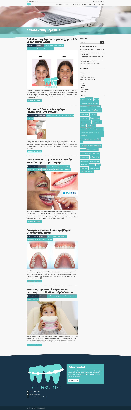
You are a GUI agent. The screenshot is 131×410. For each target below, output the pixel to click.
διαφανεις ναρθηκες (85, 72)
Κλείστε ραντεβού (73, 380)
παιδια (81, 81)
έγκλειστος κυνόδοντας (84, 106)
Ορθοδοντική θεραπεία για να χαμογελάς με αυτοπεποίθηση (52, 40)
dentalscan (82, 99)
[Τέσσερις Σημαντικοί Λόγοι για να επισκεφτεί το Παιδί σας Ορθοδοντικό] (52, 317)
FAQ (94, 4)
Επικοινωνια (101, 4)
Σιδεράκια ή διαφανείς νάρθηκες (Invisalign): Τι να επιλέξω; (47, 110)
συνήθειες (98, 164)
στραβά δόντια (84, 164)
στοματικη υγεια (84, 89)
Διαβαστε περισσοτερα (34, 100)
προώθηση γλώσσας (86, 153)
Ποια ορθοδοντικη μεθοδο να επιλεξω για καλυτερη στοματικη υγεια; (91, 60)
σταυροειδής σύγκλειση (84, 161)
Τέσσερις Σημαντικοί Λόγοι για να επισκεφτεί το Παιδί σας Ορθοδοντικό (50, 291)
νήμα (81, 142)
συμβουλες (83, 91)
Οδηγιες (84, 4)
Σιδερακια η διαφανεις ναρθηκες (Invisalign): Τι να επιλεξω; (92, 57)
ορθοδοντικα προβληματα (87, 79)
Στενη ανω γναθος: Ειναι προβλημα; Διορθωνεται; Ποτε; (90, 64)
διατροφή (83, 125)
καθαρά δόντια (98, 129)
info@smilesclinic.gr (34, 394)
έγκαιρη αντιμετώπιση (89, 103)
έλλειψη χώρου (92, 106)
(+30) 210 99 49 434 (99, 1)
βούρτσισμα (95, 118)
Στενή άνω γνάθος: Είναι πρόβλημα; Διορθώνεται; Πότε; (49, 231)
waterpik (96, 99)
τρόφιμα (82, 171)
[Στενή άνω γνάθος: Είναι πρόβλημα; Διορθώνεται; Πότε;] (52, 255)
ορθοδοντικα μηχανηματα (87, 77)
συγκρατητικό (92, 164)
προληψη (82, 83)
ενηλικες (82, 74)
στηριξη (82, 87)
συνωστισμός (84, 168)
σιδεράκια (94, 157)
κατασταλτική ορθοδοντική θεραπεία (90, 134)
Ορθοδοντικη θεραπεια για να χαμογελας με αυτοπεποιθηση (92, 50)
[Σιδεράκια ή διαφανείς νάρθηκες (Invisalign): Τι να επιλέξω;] (36, 129)
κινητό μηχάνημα (86, 139)
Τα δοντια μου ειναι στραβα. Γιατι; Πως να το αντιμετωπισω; (92, 53)
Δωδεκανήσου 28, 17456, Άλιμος (38, 397)
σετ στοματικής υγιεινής (85, 157)
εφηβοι (82, 75)
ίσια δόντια (98, 106)
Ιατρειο (66, 4)
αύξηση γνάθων (84, 114)
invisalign (89, 99)
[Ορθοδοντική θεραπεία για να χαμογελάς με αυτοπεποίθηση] (52, 69)
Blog (90, 4)
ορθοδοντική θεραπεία (91, 146)
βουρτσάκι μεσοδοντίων (84, 118)
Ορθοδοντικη (75, 4)
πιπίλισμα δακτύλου (92, 149)
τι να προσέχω (94, 168)
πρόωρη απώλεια (96, 153)
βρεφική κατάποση (86, 122)
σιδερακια (82, 85)
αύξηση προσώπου (93, 114)
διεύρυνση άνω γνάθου (91, 125)
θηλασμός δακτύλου (86, 129)
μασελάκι (97, 139)
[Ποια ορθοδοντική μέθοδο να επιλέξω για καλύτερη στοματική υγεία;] (52, 190)
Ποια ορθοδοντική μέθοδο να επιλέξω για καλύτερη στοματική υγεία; (50, 161)
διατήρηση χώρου (97, 122)
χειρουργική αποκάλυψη (89, 171)
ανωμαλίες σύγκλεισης (91, 110)
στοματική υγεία (94, 161)
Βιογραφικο (59, 4)
